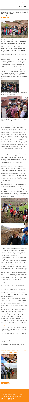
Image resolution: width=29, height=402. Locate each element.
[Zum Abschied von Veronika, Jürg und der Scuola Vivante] (14, 29)
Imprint (3, 398)
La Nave (15, 313)
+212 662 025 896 (5, 396)
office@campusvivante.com (17, 396)
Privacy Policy (4, 400)
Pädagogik (10, 15)
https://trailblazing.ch (6, 325)
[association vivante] (22, 4)
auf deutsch (18, 15)
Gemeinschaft (5, 17)
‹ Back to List (5, 383)
